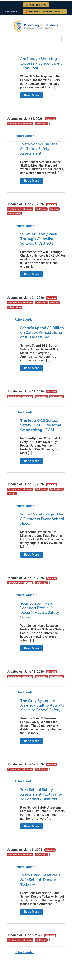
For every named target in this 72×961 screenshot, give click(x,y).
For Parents (41, 123)
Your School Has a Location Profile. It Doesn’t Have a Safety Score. (39, 610)
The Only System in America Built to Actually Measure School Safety (42, 705)
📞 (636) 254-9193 (36, 4)
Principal (54, 209)
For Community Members (20, 123)
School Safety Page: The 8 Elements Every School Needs (42, 519)
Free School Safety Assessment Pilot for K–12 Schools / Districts (41, 794)
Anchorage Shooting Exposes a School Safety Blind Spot (41, 63)
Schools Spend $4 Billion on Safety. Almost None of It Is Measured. (42, 332)
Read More (31, 95)
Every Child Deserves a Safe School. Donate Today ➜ (40, 880)
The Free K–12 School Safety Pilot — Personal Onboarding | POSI (40, 425)
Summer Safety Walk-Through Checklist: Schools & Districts (39, 239)
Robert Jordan (24, 136)
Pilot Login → (13, 11)
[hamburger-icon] (65, 39)
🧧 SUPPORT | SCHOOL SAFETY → (45, 11)
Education (50, 119)
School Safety (14, 213)
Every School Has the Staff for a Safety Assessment (39, 149)
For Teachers (56, 489)
